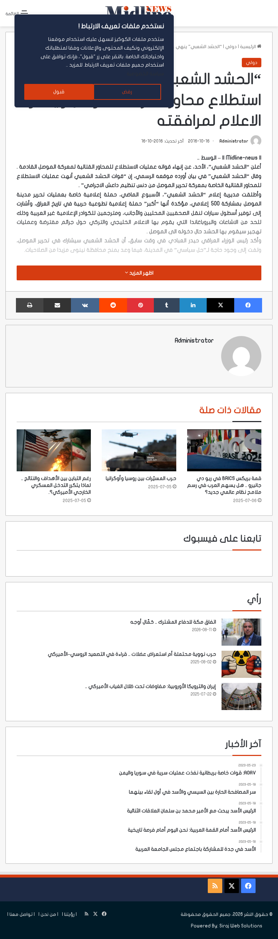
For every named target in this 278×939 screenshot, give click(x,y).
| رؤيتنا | (69, 914)
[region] (94, 60)
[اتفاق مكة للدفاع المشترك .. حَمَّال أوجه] (241, 632)
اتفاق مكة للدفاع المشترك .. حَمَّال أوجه (173, 622)
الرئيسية (248, 46)
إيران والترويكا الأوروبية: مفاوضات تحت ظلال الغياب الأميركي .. (150, 686)
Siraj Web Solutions (240, 926)
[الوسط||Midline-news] (139, 13)
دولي (231, 46)
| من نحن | (48, 914)
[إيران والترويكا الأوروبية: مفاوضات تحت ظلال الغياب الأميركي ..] (241, 696)
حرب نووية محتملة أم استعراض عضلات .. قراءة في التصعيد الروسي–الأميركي (132, 654)
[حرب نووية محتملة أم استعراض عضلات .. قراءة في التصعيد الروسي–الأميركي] (241, 664)
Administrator (233, 141)
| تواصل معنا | (21, 914)
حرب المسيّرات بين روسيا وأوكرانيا (141, 478)
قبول (58, 91)
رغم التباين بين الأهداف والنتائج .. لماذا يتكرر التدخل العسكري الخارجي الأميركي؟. (56, 485)
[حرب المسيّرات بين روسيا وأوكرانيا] (139, 450)
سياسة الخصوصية (145, 73)
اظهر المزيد (140, 273)
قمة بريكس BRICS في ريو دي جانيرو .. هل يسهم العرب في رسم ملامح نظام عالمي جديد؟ (224, 485)
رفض (127, 91)
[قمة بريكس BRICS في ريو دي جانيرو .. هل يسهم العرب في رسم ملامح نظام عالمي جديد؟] (224, 450)
